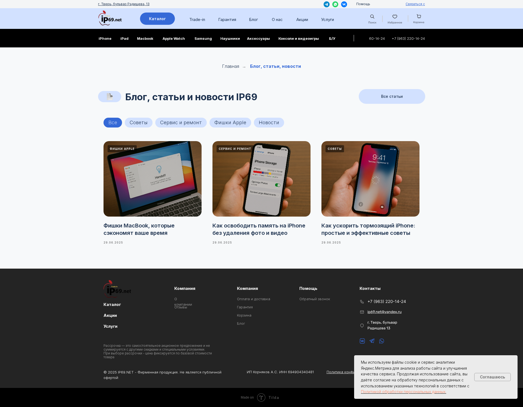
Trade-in (197, 19)
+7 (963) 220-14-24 (408, 38)
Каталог (112, 304)
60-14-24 (377, 38)
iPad (124, 38)
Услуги (327, 19)
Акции (302, 19)
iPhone (105, 38)
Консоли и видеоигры (298, 38)
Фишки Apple (230, 122)
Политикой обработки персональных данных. (403, 391)
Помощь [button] (363, 4)
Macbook (145, 38)
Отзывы (180, 307)
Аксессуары (258, 38)
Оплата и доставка (253, 299)
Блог (253, 19)
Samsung (203, 38)
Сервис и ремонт (181, 122)
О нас (277, 19)
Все (112, 122)
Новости (269, 122)
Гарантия (227, 19)
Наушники (230, 38)
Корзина (244, 315)
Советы (139, 122)
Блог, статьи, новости (275, 66)
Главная (230, 66)
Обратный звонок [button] (314, 299)
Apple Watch (174, 38)
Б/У (332, 38)
